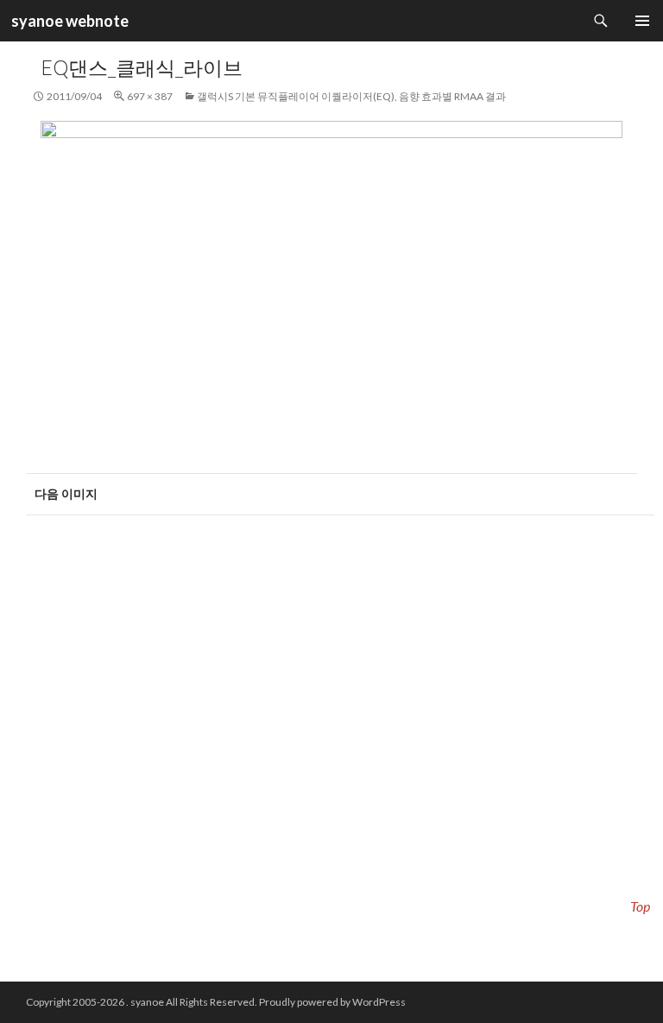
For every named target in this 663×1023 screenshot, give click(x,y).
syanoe (147, 1001)
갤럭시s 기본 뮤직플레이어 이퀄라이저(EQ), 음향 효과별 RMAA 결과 (351, 96)
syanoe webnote (69, 20)
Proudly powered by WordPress (332, 1001)
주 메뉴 (642, 20)
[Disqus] (331, 740)
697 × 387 (150, 96)
